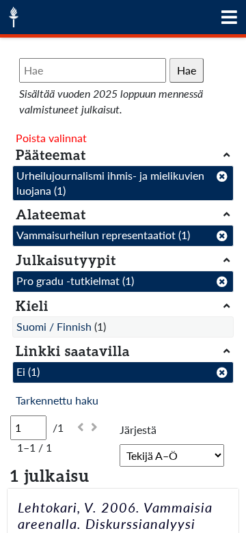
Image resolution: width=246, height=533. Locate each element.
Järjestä (138, 429)
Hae (186, 70)
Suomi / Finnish (54, 326)
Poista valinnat (51, 137)
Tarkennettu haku (57, 400)
